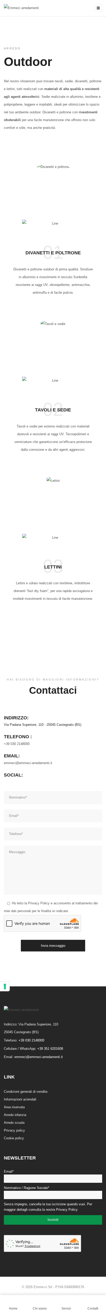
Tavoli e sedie (53, 409)
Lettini (53, 567)
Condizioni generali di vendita (25, 1092)
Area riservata (14, 1107)
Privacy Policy (39, 903)
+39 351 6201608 (50, 1049)
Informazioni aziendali (20, 1099)
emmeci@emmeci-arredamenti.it (28, 763)
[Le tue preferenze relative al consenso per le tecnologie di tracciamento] (5, 986)
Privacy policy (14, 1130)
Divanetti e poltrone (53, 252)
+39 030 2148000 (17, 744)
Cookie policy (14, 1138)
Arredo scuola (14, 1123)
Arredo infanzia (15, 1115)
